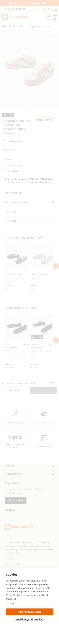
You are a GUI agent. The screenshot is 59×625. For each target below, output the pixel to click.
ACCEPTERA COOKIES (29, 611)
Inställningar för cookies (29, 619)
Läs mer (10, 603)
